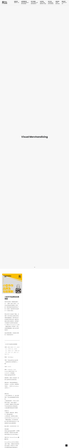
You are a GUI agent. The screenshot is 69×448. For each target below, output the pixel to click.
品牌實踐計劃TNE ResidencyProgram (25, 2)
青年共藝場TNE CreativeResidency (34, 2)
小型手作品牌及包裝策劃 (12, 298)
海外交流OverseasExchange (50, 2)
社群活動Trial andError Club (43, 2)
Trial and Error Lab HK (13, 360)
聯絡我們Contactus (64, 2)
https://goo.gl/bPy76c (10, 374)
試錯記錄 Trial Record (58, 2)
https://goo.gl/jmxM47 (10, 430)
